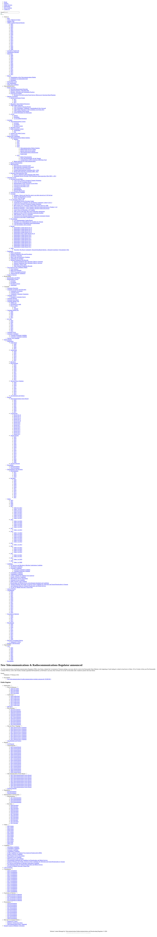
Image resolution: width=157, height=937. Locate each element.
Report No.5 (17, 428)
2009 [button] (11, 561)
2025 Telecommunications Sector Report (20, 775)
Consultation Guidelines (16, 574)
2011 (11, 45)
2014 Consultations (12, 885)
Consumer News (14, 292)
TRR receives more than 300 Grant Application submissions (29, 211)
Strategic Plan (10, 21)
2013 (11, 42)
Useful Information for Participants (23, 112)
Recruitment (10, 661)
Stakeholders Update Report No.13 (23, 229)
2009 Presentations (12, 918)
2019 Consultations (12, 878)
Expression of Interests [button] (13, 614)
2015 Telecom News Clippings (18, 735)
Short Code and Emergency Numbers (20, 257)
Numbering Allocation (16, 255)
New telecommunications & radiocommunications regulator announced (29, 679)
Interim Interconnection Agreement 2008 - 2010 (26, 171)
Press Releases (11, 708)
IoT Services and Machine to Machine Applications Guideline (26, 565)
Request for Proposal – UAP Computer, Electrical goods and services (31, 208)
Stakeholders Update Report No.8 (22, 236)
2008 (11, 49)
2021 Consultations (12, 875)
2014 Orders (10, 836)
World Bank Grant (12, 81)
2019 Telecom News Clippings (18, 729)
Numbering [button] (10, 251)
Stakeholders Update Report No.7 (22, 238)
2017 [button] (11, 506)
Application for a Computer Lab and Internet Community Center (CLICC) (33, 202)
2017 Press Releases (15, 717)
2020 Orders (10, 829)
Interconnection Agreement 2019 (22, 165)
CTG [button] (8, 646)
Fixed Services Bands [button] (16, 93)
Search (2, 12)
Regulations (7, 790)
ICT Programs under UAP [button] (17, 199)
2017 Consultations (12, 881)
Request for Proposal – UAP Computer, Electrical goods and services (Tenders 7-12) (35, 207)
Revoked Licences (15, 283)
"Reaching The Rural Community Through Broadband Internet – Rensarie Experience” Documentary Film (41, 249)
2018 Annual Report (15, 757)
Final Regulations (15, 468)
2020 (11, 31)
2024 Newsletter (14, 691)
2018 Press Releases (15, 715)
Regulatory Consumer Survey (18, 297)
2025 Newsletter (14, 690)
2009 (11, 47)
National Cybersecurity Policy (15, 922)
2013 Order (10, 838)
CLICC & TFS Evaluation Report (22, 182)
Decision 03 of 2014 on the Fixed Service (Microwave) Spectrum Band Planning (35, 95)
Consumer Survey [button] (12, 295)
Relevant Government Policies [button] (15, 640)
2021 (11, 30)
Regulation (16, 117)
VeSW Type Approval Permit (18, 272)
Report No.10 (17, 420)
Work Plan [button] (10, 53)
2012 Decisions (14, 821)
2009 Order (10, 844)
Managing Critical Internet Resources (20, 104)
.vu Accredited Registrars (20, 118)
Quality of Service (12, 275)
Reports (6, 742)
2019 (11, 33)
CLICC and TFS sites (19, 198)
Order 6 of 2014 (18, 534)
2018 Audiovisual (15, 696)
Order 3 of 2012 (18, 549)
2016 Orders (10, 833)
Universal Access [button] (11, 177)
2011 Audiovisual (15, 705)
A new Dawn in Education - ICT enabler (24, 210)
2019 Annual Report (15, 756)
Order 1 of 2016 (18, 527)
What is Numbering (15, 252)
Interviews (13, 362)
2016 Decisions (14, 815)
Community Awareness (16, 291)
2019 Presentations (12, 905)
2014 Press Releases (15, 721)
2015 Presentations (12, 911)
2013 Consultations (12, 887)
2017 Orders (10, 832)
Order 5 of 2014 (18, 535)
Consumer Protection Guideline (18, 335)
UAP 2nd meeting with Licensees (22, 224)
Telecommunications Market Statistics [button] (20, 137)
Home (5, 2)
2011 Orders (10, 841)
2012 (11, 43)
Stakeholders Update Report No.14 (23, 227)
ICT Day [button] (9, 319)
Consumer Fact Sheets (13, 300)
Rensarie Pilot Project (19, 190)
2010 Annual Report (15, 769)
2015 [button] (11, 528)
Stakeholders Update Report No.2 (22, 245)
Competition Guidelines (16, 572)
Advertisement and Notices (17, 395)
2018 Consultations (12, 879)
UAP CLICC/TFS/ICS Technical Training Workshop (27, 180)
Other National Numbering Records (23, 266)
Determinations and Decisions (11, 794)
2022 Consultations (12, 873)
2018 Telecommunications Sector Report (20, 785)
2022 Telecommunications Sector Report (20, 779)
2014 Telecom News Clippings (18, 736)
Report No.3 (17, 431)
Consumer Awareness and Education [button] (16, 289)
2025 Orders (10, 826)
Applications (17, 130)
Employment (23, 154)
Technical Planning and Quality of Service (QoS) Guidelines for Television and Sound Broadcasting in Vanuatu (39, 584)
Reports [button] (12, 226)
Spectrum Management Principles (19, 89)
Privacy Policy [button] (14, 305)
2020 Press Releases (15, 712)
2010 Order (10, 842)
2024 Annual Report (15, 748)
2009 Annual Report (15, 770)
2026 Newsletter (14, 688)
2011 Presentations (12, 916)
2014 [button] (11, 531)
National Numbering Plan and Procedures (21, 254)
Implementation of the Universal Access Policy (26, 183)
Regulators (13, 80)
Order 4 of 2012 (18, 547)
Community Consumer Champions (19, 294)
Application (13, 285)
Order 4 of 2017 (18, 513)
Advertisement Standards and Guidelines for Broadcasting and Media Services (27, 860)
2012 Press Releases (15, 724)
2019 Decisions (14, 811)
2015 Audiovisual (15, 699)
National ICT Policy (15, 642)
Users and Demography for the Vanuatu (30, 158)
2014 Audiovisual (15, 700)
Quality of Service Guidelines (18, 577)
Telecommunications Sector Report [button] (19, 398)
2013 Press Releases (15, 723)
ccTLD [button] (12, 114)
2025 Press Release (15, 709)
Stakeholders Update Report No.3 (22, 244)
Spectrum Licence (15, 127)
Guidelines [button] (10, 563)
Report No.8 (17, 423)
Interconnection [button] (14, 164)
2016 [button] (11, 519)
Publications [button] (10, 341)
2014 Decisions (14, 818)
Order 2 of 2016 (18, 525)
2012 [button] (18, 155)
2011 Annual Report (15, 767)
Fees (15, 132)
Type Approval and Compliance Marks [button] (17, 267)
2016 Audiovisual (15, 697)
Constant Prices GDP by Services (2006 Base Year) (33, 160)
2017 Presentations (12, 908)
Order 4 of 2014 (18, 537)
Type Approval (14, 269)
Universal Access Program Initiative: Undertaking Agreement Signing (32, 216)
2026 (11, 55)
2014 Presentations (12, 912)
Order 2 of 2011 (18, 556)
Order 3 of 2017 (18, 515)
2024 (11, 25)
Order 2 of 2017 (18, 516)
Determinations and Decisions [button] (15, 469)
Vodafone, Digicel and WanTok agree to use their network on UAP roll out (33, 195)
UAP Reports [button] (13, 413)
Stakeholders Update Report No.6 (22, 239)
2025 (11, 24)
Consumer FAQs (11, 332)
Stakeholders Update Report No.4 (22, 242)
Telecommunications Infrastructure (29, 152)
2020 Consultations (12, 876)
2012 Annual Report (15, 766)
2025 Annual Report (15, 747)
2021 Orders (10, 827)
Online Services (8, 5)
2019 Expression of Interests (14, 894)
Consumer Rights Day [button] (13, 310)
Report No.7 (17, 425)
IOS (15, 307)
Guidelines (6, 845)
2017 (11, 36)
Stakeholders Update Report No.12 (23, 230)
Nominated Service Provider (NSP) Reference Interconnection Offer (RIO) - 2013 (35, 176)
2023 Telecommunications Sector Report (20, 778)
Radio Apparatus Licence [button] (17, 129)
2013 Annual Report (15, 764)
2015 (11, 39)
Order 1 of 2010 (18, 559)
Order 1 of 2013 (18, 544)
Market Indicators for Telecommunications (25, 161)
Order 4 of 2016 (18, 522)
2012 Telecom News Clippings (18, 739)
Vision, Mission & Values (13, 19)
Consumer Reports (12, 298)
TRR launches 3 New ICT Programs (23, 214)
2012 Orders (10, 839)
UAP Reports (10, 744)
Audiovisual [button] (13, 350)
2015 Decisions (14, 817)
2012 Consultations (12, 888)
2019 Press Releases (15, 714)
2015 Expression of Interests (14, 899)
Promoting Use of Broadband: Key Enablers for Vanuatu (28, 221)
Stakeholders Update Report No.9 (22, 235)
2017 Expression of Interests (14, 897)
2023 (11, 27)
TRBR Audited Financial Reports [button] (16, 22)
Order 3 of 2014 (18, 538)
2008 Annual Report (15, 772)
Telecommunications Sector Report (16, 773)
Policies (16, 115)
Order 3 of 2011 (18, 555)
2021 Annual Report (15, 753)
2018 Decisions (14, 812)
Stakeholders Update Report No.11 (23, 232)
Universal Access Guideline (17, 192)
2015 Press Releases (15, 720)
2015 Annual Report (15, 761)
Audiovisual (10, 694)
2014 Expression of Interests (14, 900)
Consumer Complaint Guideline (18, 336)
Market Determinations (16, 162)
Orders (5, 824)
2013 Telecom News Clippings (18, 738)
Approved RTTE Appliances (17, 273)
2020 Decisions (14, 809)
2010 (11, 46)
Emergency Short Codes (20, 264)
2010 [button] (11, 558)
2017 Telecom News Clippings (18, 732)
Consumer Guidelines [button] (12, 334)
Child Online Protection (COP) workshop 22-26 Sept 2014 (29, 109)
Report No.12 (17, 418)
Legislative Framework (13, 50)
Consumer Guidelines (12, 850)
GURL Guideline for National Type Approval (22, 575)
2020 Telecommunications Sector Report (20, 782)
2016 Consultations (12, 882)
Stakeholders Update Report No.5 (22, 241)
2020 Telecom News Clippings (18, 727)
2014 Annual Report (15, 763)
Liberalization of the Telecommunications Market (23, 77)
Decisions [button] (13, 478)
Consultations (17, 188)
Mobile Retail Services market (28, 149)
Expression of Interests (10, 893)
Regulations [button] (10, 465)
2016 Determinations (15, 799)
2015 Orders (10, 835)
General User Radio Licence (17, 133)
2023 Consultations (12, 872)
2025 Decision (14, 807)
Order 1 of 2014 (18, 541)
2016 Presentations (12, 909)
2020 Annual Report (15, 754)
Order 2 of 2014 (18, 540)
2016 (11, 37)
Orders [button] (9, 499)
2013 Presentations (12, 913)
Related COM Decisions (13, 643)
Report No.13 (17, 416)
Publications (7, 6)
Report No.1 (17, 434)
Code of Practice (11, 589)
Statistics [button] (16, 139)
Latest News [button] (13, 342)
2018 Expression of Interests (14, 896)
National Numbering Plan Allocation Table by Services (28, 263)
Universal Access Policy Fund (21, 185)
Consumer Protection (12, 288)
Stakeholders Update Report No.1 (22, 247)
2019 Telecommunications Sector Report (20, 784)
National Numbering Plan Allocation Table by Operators (28, 261)
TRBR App (13, 303)
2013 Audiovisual (15, 702)
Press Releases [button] (14, 363)
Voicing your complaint (13, 338)
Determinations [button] (14, 471)
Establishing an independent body (19, 78)
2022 (11, 28)
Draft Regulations (15, 466)
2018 (11, 34)
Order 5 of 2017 (18, 512)
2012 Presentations (12, 915)
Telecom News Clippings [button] (17, 381)
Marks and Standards (15, 270)
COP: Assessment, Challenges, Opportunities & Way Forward (30, 108)
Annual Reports (11, 745)
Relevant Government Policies (12, 920)
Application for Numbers (16, 258)
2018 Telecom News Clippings (18, 730)
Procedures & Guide (15, 304)
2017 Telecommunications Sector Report (20, 787)
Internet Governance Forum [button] (17, 98)
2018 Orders (10, 830)
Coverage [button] (12, 193)
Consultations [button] (10, 590)
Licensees (16, 123)
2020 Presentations (12, 903)
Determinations (18, 189)
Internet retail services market (27, 151)
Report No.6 (17, 426)
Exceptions (16, 124)
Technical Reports (15, 463)
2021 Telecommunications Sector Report (20, 781)
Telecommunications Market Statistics (30, 148)
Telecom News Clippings (13, 726)
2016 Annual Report (15, 760)
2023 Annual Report (15, 750)
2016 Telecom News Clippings (18, 733)
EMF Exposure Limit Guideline (18, 581)
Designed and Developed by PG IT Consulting (78, 932)
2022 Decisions (14, 808)
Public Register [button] (8, 339)
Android (16, 308)
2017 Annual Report (15, 759)
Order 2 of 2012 (18, 550)
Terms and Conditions (13, 84)
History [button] (9, 75)
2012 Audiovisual (15, 703)
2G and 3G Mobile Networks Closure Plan (21, 587)
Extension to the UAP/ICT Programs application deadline (28, 213)
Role (8, 18)
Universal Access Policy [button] (16, 179)
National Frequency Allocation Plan (19, 90)
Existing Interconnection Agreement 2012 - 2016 (26, 170)
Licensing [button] (9, 120)
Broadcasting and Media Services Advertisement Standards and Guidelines (29, 583)
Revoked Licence (18, 126)
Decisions (9, 804)
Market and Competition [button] (13, 136)
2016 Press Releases (15, 718)
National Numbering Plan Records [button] (19, 260)
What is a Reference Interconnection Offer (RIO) (26, 174)
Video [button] (12, 248)
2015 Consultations (12, 884)
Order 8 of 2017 (18, 507)
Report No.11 (17, 419)
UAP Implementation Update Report (23, 220)
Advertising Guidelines (16, 566)
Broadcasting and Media (13, 277)
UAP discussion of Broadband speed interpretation (27, 223)
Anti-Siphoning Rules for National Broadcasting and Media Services (28, 586)
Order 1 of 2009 (18, 562)
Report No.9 (17, 422)
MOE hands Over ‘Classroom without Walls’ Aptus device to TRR (31, 205)
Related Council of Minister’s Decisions (14, 925)
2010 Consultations (12, 891)
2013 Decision (14, 820)
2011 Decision (14, 823)
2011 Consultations (12, 890)
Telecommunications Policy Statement (17, 924)
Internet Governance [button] (12, 96)
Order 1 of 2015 (18, 530)
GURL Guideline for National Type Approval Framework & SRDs (24, 853)
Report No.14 (17, 415)
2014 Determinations (15, 800)
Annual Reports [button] (14, 435)
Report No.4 (17, 429)
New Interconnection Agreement (22, 168)
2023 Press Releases (15, 711)
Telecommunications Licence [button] (18, 121)
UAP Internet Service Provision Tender (24, 201)
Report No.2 (17, 432)
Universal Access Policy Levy (21, 186)
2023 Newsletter (14, 693)
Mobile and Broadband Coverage (22, 196)
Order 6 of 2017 (18, 510)
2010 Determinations (15, 802)
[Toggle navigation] (3, 14)
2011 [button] (11, 553)
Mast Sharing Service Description (19, 578)
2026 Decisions (14, 805)
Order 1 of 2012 (18, 552)
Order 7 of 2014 (18, 533)
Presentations (7, 902)
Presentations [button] (13, 219)
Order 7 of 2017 (18, 509)
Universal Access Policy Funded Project (24, 217)
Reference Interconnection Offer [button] (18, 173)
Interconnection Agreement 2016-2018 (24, 167)
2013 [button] (18, 146)
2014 (11, 40)
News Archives (8, 8)
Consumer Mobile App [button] (13, 301)
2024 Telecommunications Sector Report (20, 776)
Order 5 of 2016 (18, 521)
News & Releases (11, 687)
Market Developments (26, 157)
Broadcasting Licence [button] (12, 279)
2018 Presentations (12, 906)
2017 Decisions (14, 814)
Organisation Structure (13, 52)
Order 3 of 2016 (18, 524)
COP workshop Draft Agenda (21, 111)
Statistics (6, 3)
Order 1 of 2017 (18, 518)
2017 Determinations (15, 797)
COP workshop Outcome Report (22, 106)
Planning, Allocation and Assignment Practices (22, 92)
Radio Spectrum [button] (11, 87)
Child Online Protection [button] (16, 105)
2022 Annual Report (15, 751)
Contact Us (7, 9)
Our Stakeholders (11, 83)
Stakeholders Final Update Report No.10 (24, 233)
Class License (14, 134)
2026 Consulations (12, 870)
